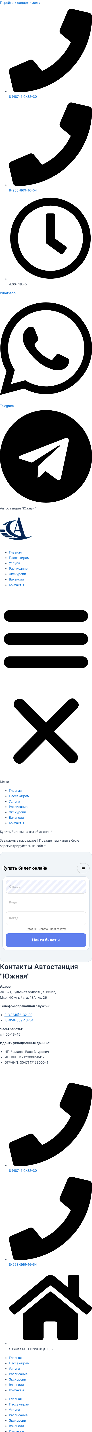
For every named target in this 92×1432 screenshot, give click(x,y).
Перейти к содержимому (20, 3)
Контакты (16, 585)
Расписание (18, 569)
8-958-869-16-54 (19, 1020)
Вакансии (16, 579)
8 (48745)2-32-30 (18, 1015)
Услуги (14, 563)
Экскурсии (17, 574)
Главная (15, 552)
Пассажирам (19, 558)
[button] (46, 688)
